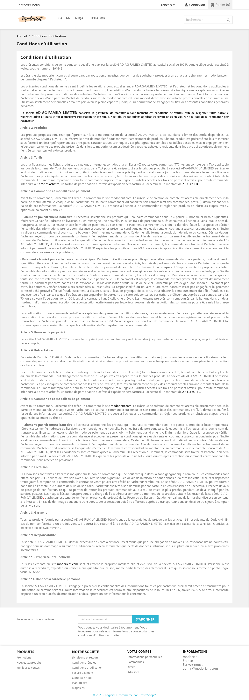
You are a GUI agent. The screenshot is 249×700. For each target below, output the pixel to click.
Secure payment (82, 672)
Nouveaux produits (29, 662)
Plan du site (79, 683)
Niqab (80, 18)
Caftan (64, 18)
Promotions (24, 657)
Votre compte (139, 651)
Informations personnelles (144, 657)
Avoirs (131, 667)
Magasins (78, 688)
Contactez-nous (28, 5)
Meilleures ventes (28, 667)
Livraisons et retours (85, 657)
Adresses (133, 672)
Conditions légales (84, 662)
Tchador (97, 18)
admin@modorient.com (200, 668)
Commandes (135, 662)
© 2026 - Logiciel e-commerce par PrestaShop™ (124, 695)
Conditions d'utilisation (87, 667)
